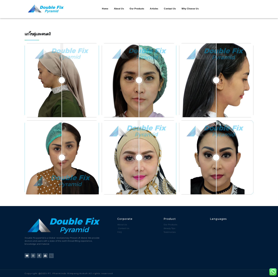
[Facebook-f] (39, 255)
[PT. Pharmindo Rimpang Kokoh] (55, 8)
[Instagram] (33, 255)
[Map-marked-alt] (45, 255)
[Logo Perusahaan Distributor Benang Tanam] (51, 255)
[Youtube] (27, 255)
